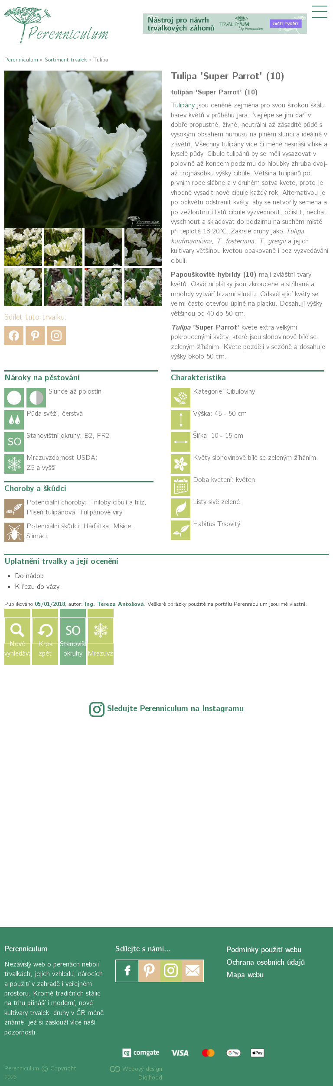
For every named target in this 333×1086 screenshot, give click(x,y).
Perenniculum (21, 59)
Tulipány (183, 105)
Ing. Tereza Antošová (114, 604)
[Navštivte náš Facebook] (127, 971)
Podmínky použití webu (263, 949)
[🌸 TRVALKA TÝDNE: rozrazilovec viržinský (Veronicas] (62, 816)
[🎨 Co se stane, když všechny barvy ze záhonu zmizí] (270, 816)
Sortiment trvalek (66, 59)
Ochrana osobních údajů (265, 962)
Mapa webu (245, 974)
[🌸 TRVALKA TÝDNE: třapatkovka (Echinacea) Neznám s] (62, 876)
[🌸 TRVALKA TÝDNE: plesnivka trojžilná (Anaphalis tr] (270, 756)
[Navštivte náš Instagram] (171, 971)
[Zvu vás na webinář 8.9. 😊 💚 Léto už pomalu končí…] (166, 756)
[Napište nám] (192, 971)
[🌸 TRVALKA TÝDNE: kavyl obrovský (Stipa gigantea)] (166, 816)
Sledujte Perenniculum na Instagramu (175, 709)
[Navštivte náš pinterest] (149, 971)
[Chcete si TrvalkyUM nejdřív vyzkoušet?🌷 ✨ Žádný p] (62, 756)
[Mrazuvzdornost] (101, 630)
